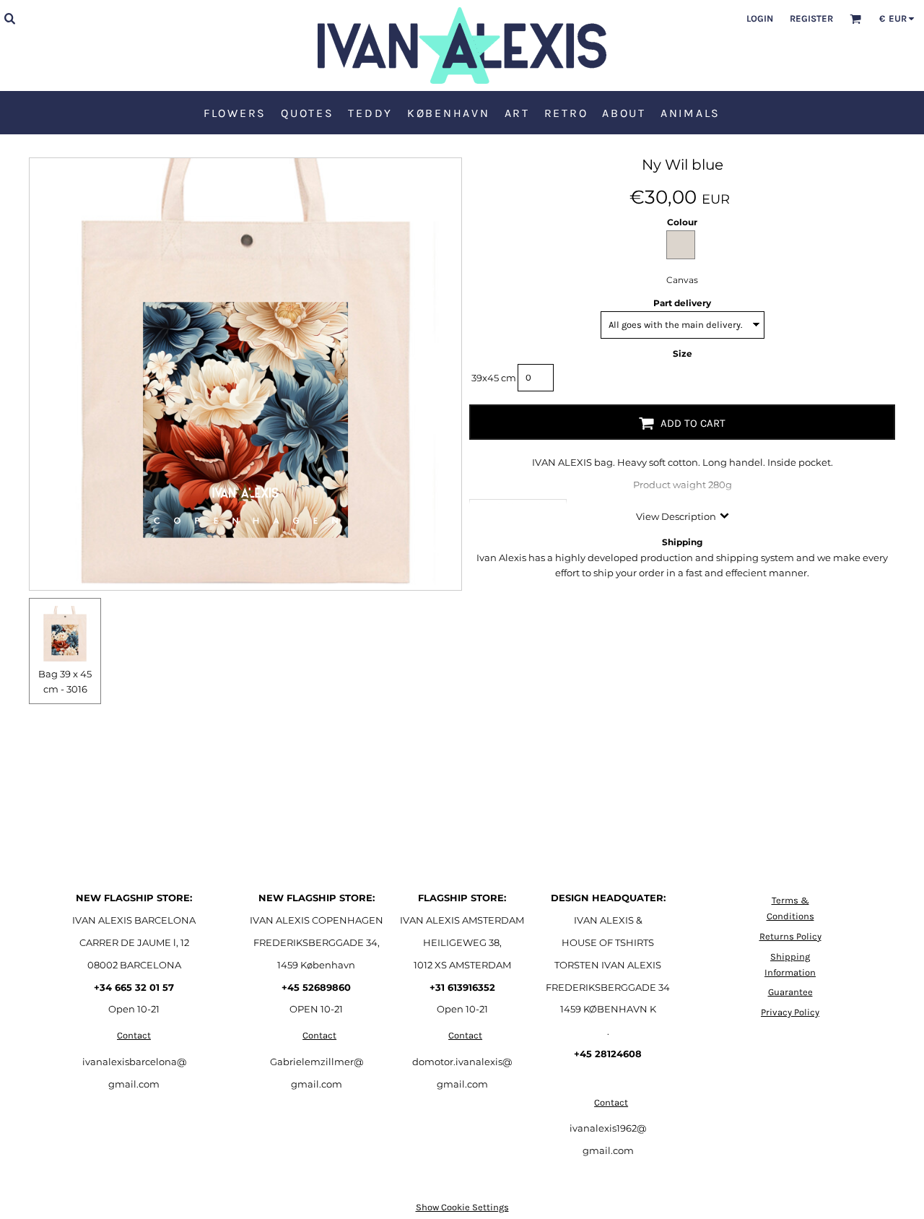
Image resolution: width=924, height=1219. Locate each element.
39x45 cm (493, 377)
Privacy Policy (790, 1012)
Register (811, 18)
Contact (134, 1035)
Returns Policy (790, 936)
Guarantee (790, 991)
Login (759, 18)
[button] (9, 18)
